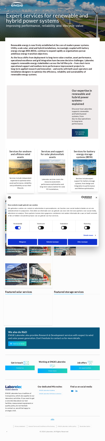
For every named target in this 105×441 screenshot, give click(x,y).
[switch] (41, 227)
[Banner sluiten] (96, 197)
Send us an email (18, 344)
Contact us (20, 368)
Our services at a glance (80, 133)
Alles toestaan (82, 242)
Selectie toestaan (52, 242)
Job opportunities (85, 368)
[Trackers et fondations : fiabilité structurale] (16, 274)
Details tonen (88, 235)
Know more (52, 371)
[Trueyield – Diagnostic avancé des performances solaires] (40, 274)
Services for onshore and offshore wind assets (20, 154)
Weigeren (22, 242)
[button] (93, 4)
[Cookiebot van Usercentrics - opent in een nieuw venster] (83, 197)
